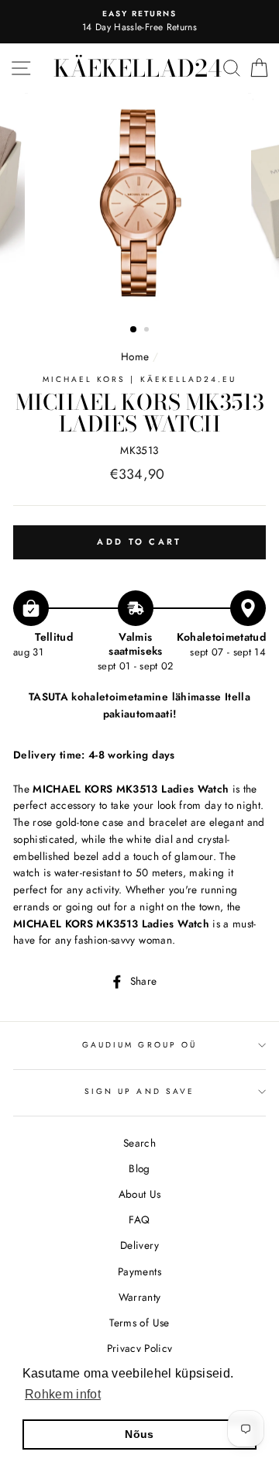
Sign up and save (139, 1091)
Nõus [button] (139, 1434)
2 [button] (148, 331)
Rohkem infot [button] (63, 1394)
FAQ (139, 1219)
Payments (139, 1271)
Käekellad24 (137, 68)
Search (139, 1143)
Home (135, 356)
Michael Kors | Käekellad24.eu (140, 379)
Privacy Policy (140, 1348)
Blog (139, 1168)
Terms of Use (139, 1322)
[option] (139, 22)
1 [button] (134, 330)
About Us (140, 1194)
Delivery (139, 1245)
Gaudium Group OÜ (139, 1045)
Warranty (140, 1297)
